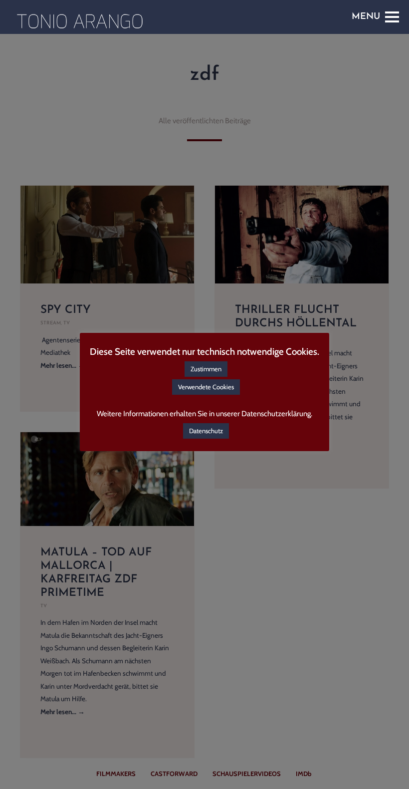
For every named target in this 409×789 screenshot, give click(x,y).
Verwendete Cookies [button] (206, 387)
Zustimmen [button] (206, 369)
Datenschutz (206, 431)
